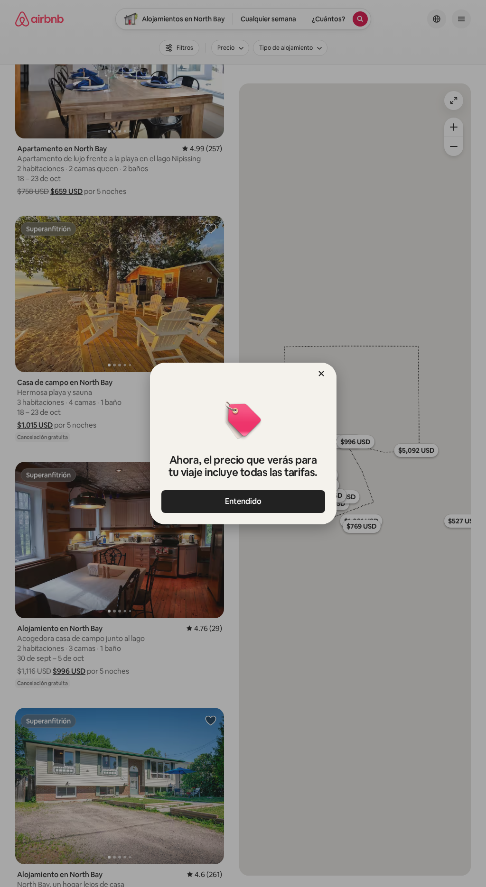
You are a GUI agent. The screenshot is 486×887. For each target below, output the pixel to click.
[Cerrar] (321, 373)
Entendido (243, 501)
